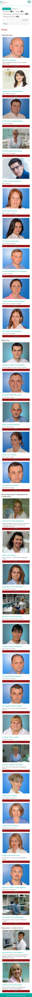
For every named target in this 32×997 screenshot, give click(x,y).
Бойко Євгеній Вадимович (11, 424)
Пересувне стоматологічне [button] (10, 16)
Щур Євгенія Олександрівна (12, 331)
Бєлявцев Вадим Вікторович (12, 395)
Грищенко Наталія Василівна (12, 616)
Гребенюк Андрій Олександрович (13, 365)
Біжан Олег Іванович (9, 60)
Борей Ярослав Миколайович (12, 121)
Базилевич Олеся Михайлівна (12, 587)
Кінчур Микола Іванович (10, 485)
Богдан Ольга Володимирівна (12, 91)
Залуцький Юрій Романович (11, 676)
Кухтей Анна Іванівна (9, 211)
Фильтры (24, 20)
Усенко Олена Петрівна (10, 826)
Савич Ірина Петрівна (9, 796)
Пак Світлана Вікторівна (10, 241)
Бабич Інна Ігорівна (9, 555)
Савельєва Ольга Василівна (12, 985)
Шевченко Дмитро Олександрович (14, 887)
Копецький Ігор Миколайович (12, 706)
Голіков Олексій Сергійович (11, 181)
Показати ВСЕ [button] (6, 9)
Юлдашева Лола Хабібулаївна (12, 917)
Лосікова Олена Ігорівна (10, 737)
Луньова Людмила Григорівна (12, 764)
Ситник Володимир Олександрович (14, 271)
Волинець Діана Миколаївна (12, 151)
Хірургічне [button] (19, 11)
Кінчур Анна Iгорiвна (9, 454)
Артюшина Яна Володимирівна (13, 521)
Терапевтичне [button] (7, 11)
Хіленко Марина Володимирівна (13, 301)
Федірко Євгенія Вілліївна (11, 855)
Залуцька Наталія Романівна (12, 646)
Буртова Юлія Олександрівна (12, 952)
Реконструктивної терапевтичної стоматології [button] (15, 14)
